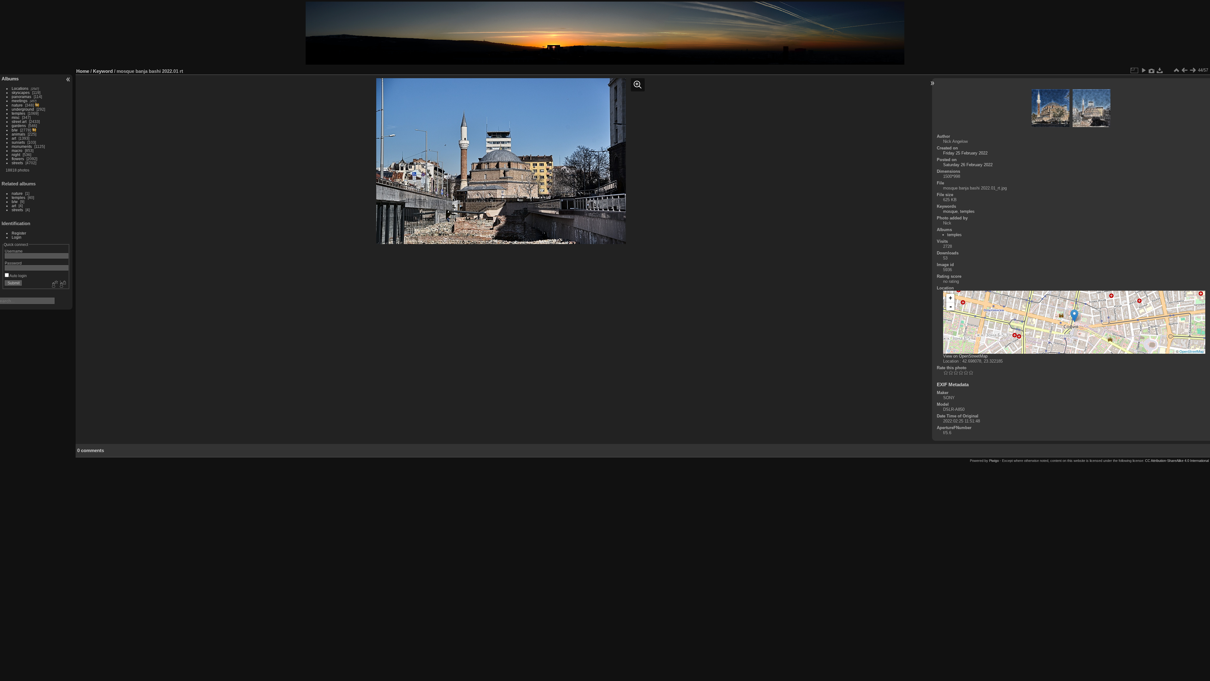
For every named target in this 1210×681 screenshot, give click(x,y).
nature (17, 105)
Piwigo (994, 461)
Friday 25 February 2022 (965, 153)
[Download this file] (1160, 70)
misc (16, 117)
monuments (22, 146)
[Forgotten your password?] (62, 284)
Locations (20, 88)
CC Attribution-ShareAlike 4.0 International (1177, 461)
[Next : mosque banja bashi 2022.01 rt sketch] (1193, 70)
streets (17, 163)
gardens (19, 126)
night (16, 155)
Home (82, 71)
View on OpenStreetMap (965, 356)
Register (19, 233)
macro (17, 150)
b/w (15, 130)
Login (16, 237)
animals (18, 134)
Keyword (103, 71)
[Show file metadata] (1152, 70)
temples (18, 113)
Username (14, 251)
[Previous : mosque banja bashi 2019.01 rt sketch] (1184, 70)
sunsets (18, 142)
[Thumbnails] (1176, 70)
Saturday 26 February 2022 (968, 164)
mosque (950, 211)
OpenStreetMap (1191, 351)
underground (23, 109)
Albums (10, 78)
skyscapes (21, 92)
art (14, 138)
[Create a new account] (54, 284)
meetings (19, 101)
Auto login (18, 276)
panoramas (21, 97)
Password (13, 263)
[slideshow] (1143, 70)
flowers (18, 159)
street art (19, 121)
